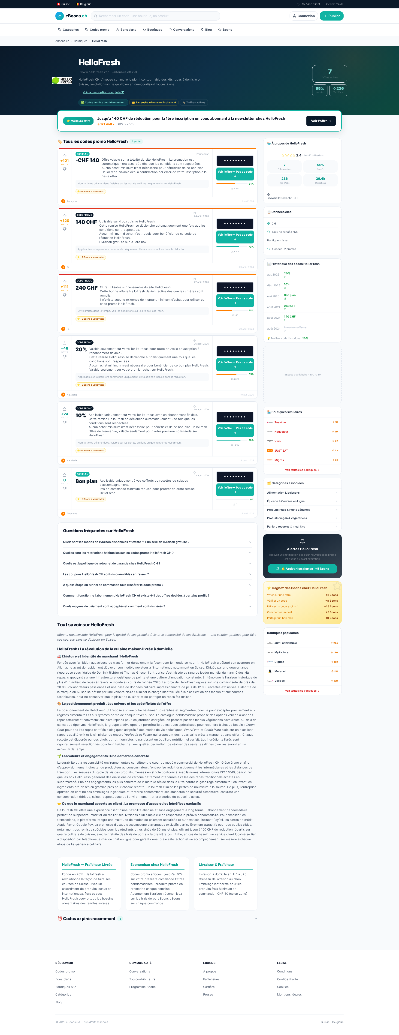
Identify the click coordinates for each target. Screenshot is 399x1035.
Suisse (325, 1022)
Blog (208, 29)
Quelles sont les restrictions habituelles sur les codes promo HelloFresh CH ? (118, 553)
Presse (208, 994)
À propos (209, 971)
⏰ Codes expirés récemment (89, 918)
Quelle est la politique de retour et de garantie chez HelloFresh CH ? (111, 563)
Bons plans (128, 29)
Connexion (306, 16)
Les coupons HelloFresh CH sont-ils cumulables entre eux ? (106, 574)
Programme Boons (142, 987)
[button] (157, 177)
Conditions (285, 971)
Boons (227, 29)
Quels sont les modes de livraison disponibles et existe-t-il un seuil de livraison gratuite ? (126, 542)
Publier (334, 16)
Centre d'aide (335, 4)
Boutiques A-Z (65, 987)
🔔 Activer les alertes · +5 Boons (305, 568)
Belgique (338, 1022)
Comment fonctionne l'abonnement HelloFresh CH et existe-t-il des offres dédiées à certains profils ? (136, 595)
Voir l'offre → (321, 121)
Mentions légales (289, 994)
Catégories (71, 29)
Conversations (183, 29)
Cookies (283, 987)
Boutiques (154, 29)
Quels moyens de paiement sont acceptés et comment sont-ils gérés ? (114, 606)
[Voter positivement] (64, 155)
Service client (311, 4)
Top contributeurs (142, 979)
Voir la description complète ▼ (103, 92)
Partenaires (211, 979)
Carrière (209, 987)
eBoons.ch (62, 41)
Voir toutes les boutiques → (302, 469)
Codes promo (99, 29)
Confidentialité (287, 979)
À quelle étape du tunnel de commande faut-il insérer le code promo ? (113, 585)
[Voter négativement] (64, 169)
